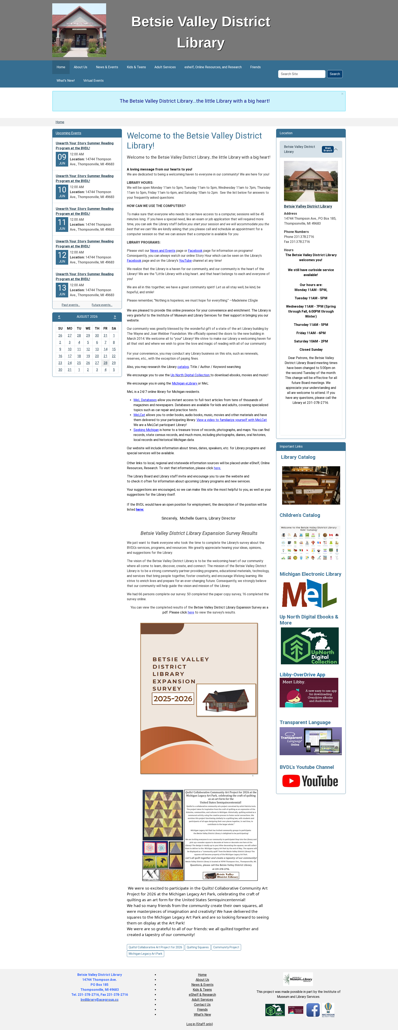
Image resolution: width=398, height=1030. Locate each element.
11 (79, 349)
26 (60, 335)
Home (61, 67)
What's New (202, 1015)
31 (105, 335)
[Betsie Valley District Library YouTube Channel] (311, 780)
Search (335, 74)
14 (105, 349)
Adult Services (165, 67)
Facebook (195, 251)
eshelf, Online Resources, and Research (213, 67)
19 (88, 356)
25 (79, 363)
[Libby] (295, 1010)
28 (79, 335)
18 (79, 356)
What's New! (66, 81)
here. (217, 468)
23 (60, 363)
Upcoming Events (68, 133)
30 (97, 335)
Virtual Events (93, 81)
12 (88, 349)
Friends (255, 67)
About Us (80, 67)
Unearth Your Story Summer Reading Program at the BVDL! (85, 145)
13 (97, 349)
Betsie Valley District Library (308, 149)
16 (60, 356)
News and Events (162, 251)
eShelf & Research (202, 995)
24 (70, 363)
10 (70, 349)
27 (70, 335)
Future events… (102, 305)
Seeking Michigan (146, 430)
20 (97, 356)
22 (114, 356)
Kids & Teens (136, 67)
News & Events (107, 67)
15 (114, 349)
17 (70, 356)
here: (140, 509)
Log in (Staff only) (199, 1024)
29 (88, 335)
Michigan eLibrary (185, 383)
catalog (183, 367)
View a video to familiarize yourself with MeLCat (232, 420)
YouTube (185, 261)
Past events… (71, 305)
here (191, 612)
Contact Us (202, 1005)
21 (105, 356)
